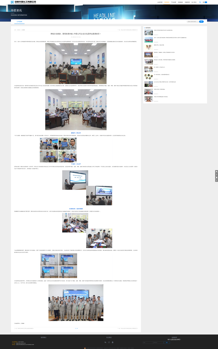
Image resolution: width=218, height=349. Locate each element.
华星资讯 (18, 29)
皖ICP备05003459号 (100, 348)
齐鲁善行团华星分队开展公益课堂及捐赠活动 (25, 328)
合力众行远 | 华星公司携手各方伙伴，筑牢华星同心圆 (165, 81)
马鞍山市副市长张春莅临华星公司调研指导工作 (129, 328)
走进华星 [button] (159, 2)
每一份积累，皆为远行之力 (159, 67)
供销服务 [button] (180, 2)
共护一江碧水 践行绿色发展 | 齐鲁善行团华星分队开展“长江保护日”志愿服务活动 (170, 37)
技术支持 (129, 348)
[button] (200, 2)
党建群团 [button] (187, 2)
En (203, 2)
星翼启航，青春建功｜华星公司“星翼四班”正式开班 (164, 52)
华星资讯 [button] (166, 2)
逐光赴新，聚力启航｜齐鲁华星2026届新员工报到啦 (164, 59)
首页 (15, 29)
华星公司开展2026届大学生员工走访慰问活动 (163, 30)
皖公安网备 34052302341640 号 (91, 348)
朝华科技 (132, 348)
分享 (77, 328)
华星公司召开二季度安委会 (159, 89)
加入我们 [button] (194, 2)
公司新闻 (19, 21)
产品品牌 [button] (173, 2)
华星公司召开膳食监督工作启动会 (161, 96)
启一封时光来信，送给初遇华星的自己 (161, 74)
